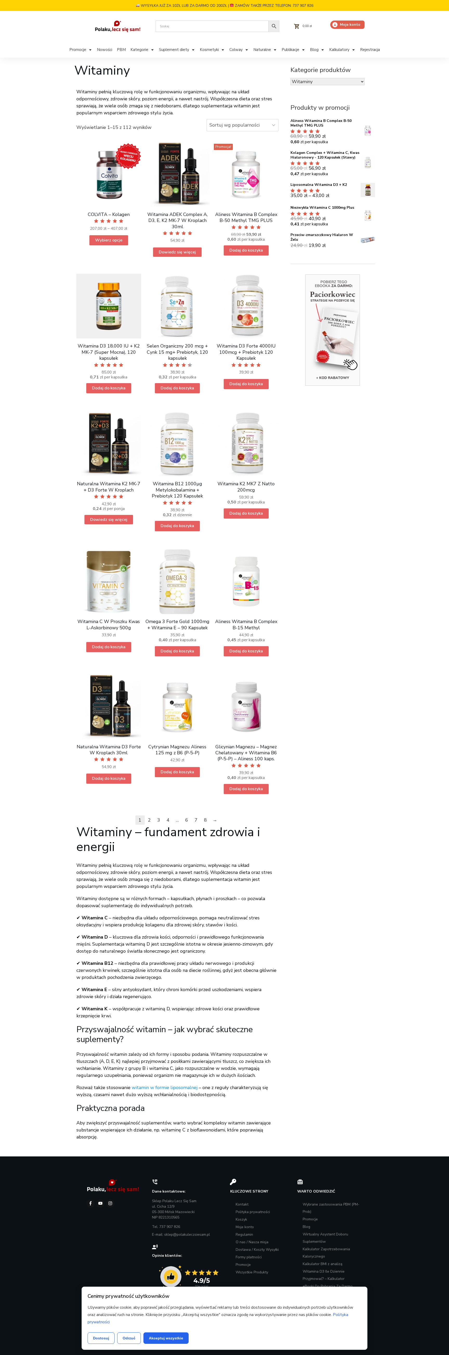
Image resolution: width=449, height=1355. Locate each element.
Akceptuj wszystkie (166, 1338)
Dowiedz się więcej (177, 252)
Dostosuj (101, 1338)
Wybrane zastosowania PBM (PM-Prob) (331, 1208)
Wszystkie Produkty (252, 1272)
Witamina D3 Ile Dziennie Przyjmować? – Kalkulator (324, 1275)
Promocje (243, 1264)
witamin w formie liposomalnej (164, 1087)
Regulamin (244, 1234)
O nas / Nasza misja (252, 1242)
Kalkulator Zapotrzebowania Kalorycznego (326, 1253)
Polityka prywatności (253, 1211)
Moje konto (245, 1227)
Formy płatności (249, 1257)
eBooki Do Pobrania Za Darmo (328, 1286)
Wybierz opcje (108, 240)
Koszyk (241, 1219)
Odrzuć (129, 1338)
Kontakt (242, 1204)
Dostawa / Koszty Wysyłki (257, 1249)
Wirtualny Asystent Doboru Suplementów (325, 1238)
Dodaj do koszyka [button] (246, 250)
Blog (306, 1226)
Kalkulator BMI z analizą (322, 1263)
